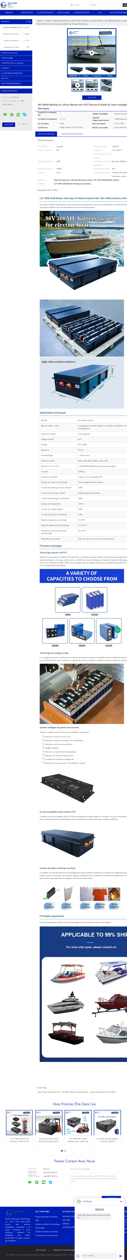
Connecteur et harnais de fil (16, 47)
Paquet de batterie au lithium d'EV (16, 27)
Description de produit (72, 134)
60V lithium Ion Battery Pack (49, 1092)
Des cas (4, 78)
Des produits (27, 13)
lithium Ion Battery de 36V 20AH (103, 1092)
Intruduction (69, 1216)
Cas (99, 13)
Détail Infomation (46, 134)
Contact (5, 68)
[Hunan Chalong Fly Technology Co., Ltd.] (5, 114)
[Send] (121, 1256)
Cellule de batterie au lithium (16, 41)
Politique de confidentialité (64, 1250)
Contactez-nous (81, 13)
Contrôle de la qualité (12, 63)
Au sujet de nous (45, 13)
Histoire (66, 1220)
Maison (9, 13)
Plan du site (41, 1250)
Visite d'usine (63, 13)
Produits (16, 22)
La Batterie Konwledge (12, 73)
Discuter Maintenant (11, 83)
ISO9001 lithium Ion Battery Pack (75, 1092)
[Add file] (78, 1256)
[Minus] (120, 1201)
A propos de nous (9, 53)
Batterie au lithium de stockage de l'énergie (16, 34)
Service (66, 1224)
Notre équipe (69, 1227)
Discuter (92, 98)
